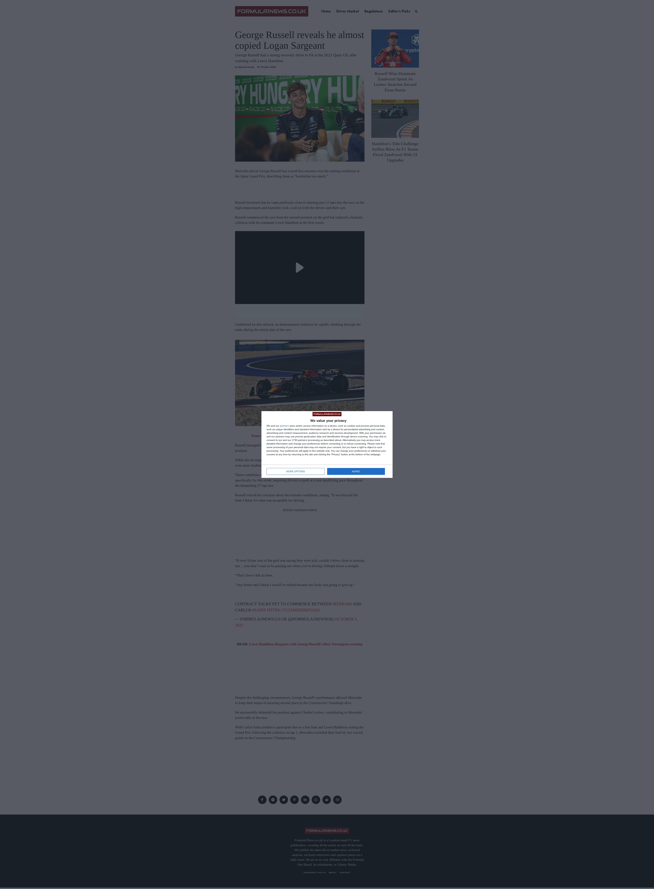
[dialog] (327, 444)
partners (284, 426)
